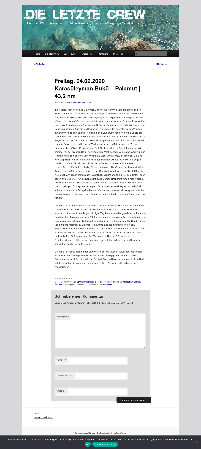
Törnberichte (92, 281)
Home (37, 53)
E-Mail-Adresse (65, 375)
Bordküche (103, 53)
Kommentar (63, 316)
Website (60, 390)
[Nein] (197, 442)
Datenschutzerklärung (85, 433)
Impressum (118, 53)
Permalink (107, 284)
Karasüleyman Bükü (132, 281)
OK (87, 444)
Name (61, 359)
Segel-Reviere (70, 53)
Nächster (161, 64)
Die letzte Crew (52, 53)
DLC (92, 102)
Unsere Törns (87, 53)
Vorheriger (40, 64)
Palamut (58, 284)
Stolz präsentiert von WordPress (111, 433)
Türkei (101, 281)
